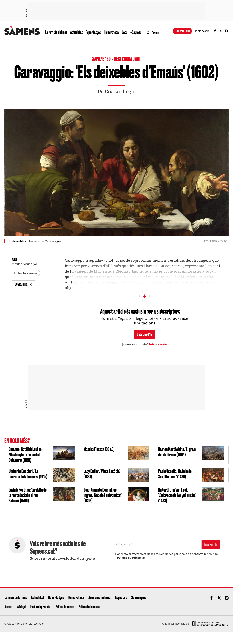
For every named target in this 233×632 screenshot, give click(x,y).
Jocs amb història (99, 597)
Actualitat (76, 32)
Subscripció (138, 597)
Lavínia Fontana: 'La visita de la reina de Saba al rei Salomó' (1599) (28, 494)
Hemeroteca (111, 32)
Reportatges (93, 32)
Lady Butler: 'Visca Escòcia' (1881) (102, 474)
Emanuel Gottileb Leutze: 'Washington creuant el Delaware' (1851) (25, 454)
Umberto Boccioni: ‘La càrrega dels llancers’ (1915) (28, 474)
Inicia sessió (158, 344)
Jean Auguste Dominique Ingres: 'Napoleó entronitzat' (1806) (103, 494)
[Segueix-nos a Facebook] (214, 31)
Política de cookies (65, 606)
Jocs (124, 32)
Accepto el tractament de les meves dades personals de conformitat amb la (167, 555)
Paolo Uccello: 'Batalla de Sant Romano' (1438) (175, 474)
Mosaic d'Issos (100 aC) (99, 449)
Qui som (8, 606)
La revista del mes (56, 32)
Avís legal (21, 606)
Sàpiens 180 (101, 58)
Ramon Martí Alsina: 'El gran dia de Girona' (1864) (176, 451)
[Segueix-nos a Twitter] (220, 30)
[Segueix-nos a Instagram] (226, 31)
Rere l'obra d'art (127, 58)
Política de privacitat (40, 606)
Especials (121, 597)
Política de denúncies (89, 606)
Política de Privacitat (131, 557)
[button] (26, 273)
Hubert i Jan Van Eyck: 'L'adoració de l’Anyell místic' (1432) (177, 494)
